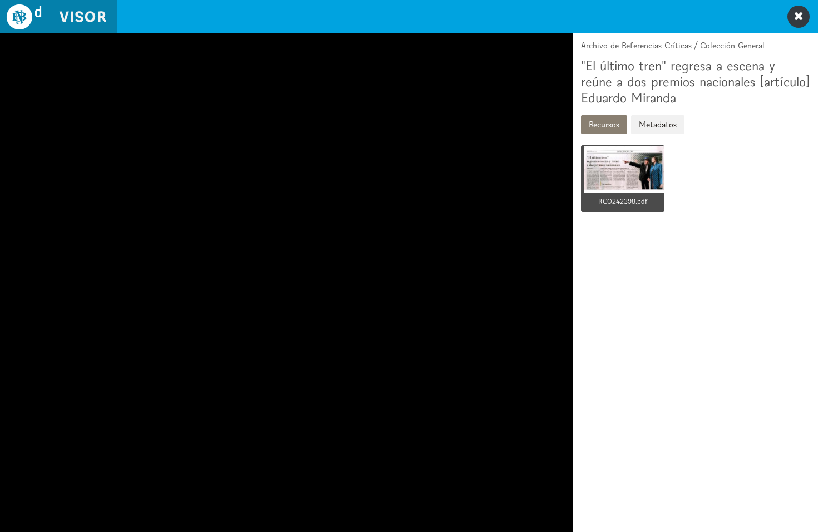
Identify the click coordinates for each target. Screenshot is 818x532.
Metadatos (658, 124)
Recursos (604, 124)
